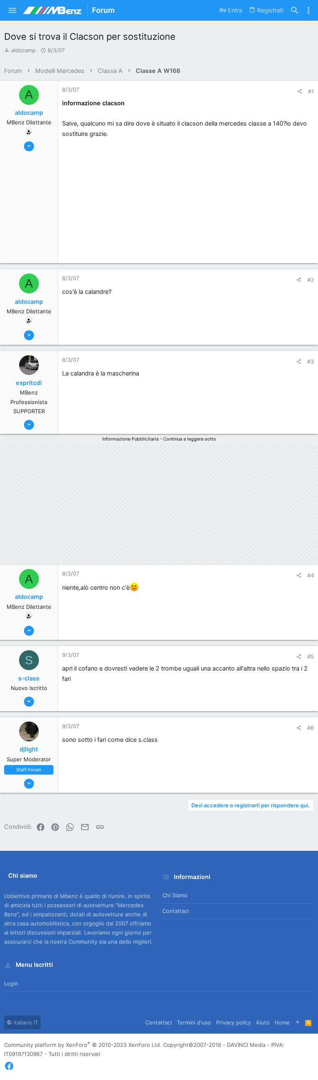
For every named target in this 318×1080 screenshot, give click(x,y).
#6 (310, 727)
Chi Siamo (175, 895)
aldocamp (23, 50)
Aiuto (263, 1022)
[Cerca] (295, 10)
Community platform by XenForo (82, 1044)
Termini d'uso (194, 1022)
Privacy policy (233, 1022)
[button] (12, 10)
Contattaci (175, 911)
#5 (310, 656)
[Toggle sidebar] (308, 10)
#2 (310, 279)
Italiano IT (25, 1022)
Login (11, 983)
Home (282, 1022)
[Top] (297, 1022)
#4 (310, 575)
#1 (311, 91)
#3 (310, 361)
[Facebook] (9, 1066)
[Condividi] (299, 91)
